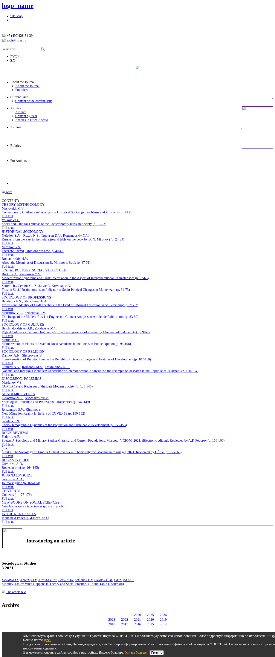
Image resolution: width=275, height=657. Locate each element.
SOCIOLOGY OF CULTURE (23, 324)
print (8, 192)
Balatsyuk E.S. (12, 301)
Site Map (16, 16)
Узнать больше (136, 652)
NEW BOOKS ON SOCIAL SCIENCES (30, 502)
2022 (124, 619)
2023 (111, 619)
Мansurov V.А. (12, 313)
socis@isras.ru (16, 40)
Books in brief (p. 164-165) (20, 467)
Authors (15, 127)
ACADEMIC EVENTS (18, 394)
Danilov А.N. (11, 355)
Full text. (8, 390)
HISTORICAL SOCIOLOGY (23, 231)
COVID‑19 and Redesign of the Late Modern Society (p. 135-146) (47, 386)
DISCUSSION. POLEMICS (21, 378)
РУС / (14, 56)
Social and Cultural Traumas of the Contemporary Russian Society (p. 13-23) (54, 224)
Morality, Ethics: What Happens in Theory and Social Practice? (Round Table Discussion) (63, 584)
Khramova (33, 409)
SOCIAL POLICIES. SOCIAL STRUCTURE (34, 270)
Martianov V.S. (12, 382)
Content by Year (26, 116)
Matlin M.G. (10, 340)
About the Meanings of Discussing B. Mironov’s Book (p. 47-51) (46, 262)
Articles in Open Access (31, 120)
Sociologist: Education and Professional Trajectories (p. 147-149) (46, 402)
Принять (156, 652)
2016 (137, 624)
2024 (163, 615)
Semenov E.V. (84, 580)
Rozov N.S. (31, 235)
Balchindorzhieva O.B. (17, 328)
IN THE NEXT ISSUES (19, 514)
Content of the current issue (33, 101)
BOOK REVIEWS (15, 433)
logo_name (18, 5)
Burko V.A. (10, 274)
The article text (16, 592)
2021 (137, 619)
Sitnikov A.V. (11, 367)
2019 (163, 619)
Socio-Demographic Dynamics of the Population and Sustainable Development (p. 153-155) (64, 425)
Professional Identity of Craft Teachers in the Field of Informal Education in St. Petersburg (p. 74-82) (70, 305)
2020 (150, 619)
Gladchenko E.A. (35, 301)
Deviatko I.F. (10, 580)
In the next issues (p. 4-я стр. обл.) (25, 518)
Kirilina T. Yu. (47, 580)
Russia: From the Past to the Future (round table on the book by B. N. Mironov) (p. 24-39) (63, 239)
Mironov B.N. (11, 247)
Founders (21, 90)
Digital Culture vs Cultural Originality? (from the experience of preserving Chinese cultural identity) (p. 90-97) (76, 332)
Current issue (19, 97)
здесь (47, 640)
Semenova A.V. (35, 313)
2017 (124, 624)
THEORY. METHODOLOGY (23, 204)
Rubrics (15, 145)
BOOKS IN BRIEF (15, 460)
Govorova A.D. (12, 464)
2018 (111, 624)
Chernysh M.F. (124, 580)
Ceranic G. (25, 286)
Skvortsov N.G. (12, 398)
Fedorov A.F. (11, 436)
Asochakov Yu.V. (37, 398)
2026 (137, 615)
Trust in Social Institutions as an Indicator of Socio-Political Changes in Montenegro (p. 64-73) (66, 289)
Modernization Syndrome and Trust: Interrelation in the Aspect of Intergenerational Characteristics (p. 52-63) (75, 278)
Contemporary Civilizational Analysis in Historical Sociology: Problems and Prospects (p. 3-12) (66, 212)
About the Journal (22, 82)
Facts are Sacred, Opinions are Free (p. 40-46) (33, 251)
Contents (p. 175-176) (17, 494)
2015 (150, 624)
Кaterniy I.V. (28, 580)
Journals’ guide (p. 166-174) (21, 483)
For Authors (18, 160)
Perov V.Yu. (66, 580)
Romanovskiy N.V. (76, 235)
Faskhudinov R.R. (57, 367)
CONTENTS (11, 491)
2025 (150, 615)
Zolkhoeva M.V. (46, 328)
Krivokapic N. (61, 286)
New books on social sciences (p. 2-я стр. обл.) (34, 506)
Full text (7, 216)
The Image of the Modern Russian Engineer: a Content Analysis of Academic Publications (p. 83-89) (70, 317)
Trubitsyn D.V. (51, 235)
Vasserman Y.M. (30, 274)
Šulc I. (6, 448)
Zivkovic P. (42, 286)
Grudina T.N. (11, 421)
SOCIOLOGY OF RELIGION (23, 351)
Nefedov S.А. (11, 235)
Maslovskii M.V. (13, 208)
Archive (15, 108)
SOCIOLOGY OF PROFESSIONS (26, 297)
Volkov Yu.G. (11, 220)
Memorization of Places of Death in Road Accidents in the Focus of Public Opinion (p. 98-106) (66, 344)
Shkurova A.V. (32, 355)
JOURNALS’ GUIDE (17, 475)
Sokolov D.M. (103, 580)
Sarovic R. (9, 286)
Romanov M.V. (32, 367)
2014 (163, 624)
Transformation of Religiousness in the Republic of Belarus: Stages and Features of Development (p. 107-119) (76, 359)
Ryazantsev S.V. (13, 409)
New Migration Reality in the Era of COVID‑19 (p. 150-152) (43, 413)
